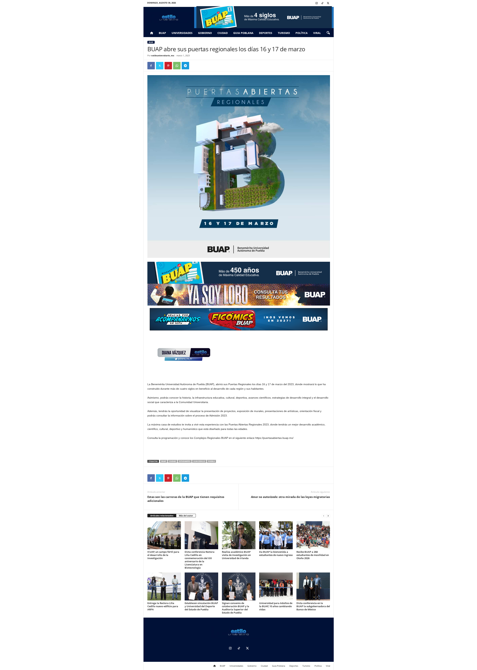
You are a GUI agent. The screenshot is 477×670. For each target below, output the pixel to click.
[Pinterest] (168, 65)
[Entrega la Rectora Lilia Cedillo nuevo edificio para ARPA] (164, 586)
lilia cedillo (199, 461)
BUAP (162, 33)
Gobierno (205, 33)
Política (302, 33)
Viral (317, 33)
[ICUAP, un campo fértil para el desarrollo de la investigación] (164, 535)
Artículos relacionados (161, 515)
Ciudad (222, 33)
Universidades (182, 33)
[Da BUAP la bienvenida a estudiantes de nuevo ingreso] (276, 535)
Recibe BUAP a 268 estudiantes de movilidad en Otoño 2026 (312, 555)
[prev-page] (324, 516)
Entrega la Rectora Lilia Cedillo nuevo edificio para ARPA (162, 606)
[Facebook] (151, 65)
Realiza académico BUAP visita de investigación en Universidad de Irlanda (236, 555)
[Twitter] (328, 3)
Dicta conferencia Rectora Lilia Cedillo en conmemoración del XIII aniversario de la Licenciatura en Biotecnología (199, 559)
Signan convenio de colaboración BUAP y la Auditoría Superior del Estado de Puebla (235, 607)
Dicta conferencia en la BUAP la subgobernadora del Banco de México (313, 606)
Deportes (265, 33)
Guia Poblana (243, 33)
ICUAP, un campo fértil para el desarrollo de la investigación (163, 555)
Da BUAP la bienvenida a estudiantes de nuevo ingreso (276, 553)
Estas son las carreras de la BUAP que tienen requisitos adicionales (185, 499)
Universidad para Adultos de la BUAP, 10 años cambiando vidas (275, 606)
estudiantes (184, 461)
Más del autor (186, 515)
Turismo (284, 33)
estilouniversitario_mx (162, 55)
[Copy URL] (194, 65)
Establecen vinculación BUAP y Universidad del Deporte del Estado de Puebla (201, 606)
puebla (211, 461)
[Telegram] (185, 65)
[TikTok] (322, 3)
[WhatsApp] (177, 65)
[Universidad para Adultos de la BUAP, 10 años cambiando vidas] (276, 586)
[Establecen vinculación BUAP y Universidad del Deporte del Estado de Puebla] (201, 586)
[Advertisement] (238, 450)
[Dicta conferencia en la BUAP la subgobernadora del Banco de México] (313, 586)
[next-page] (328, 516)
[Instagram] (316, 3)
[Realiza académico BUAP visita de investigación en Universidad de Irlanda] (238, 535)
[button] (328, 33)
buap (163, 461)
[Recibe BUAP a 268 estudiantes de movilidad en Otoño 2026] (313, 535)
